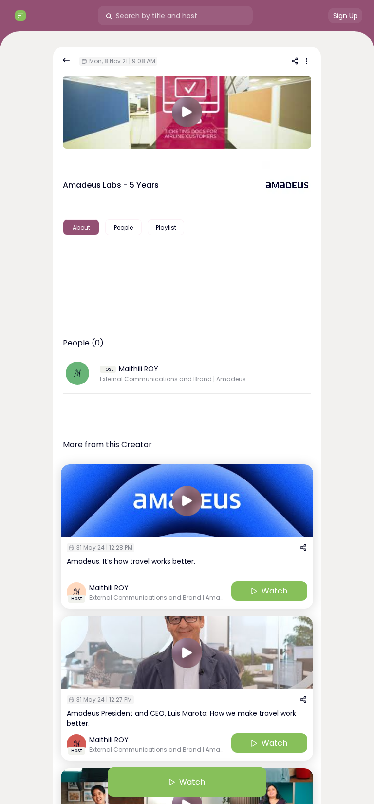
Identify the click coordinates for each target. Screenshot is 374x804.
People (123, 227)
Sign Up (345, 15)
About (81, 227)
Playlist (166, 227)
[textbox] (187, 258)
